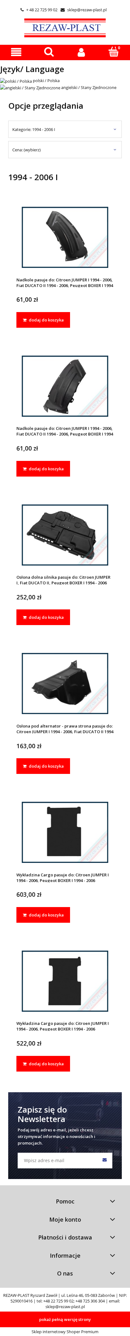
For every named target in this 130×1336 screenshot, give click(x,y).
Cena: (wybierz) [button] (26, 150)
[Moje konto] (81, 52)
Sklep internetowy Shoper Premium (65, 1331)
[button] (16, 52)
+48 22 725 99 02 (58, 1301)
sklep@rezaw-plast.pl (84, 10)
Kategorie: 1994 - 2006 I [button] (33, 129)
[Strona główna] (65, 27)
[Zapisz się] (104, 1160)
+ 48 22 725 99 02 (39, 10)
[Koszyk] (114, 52)
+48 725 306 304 (90, 1301)
